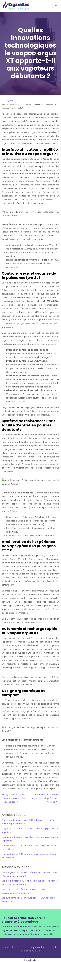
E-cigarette (9, 100)
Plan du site (30, 960)
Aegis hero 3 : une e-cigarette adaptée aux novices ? (44, 798)
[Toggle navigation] (55, 6)
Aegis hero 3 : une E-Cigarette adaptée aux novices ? (15, 798)
